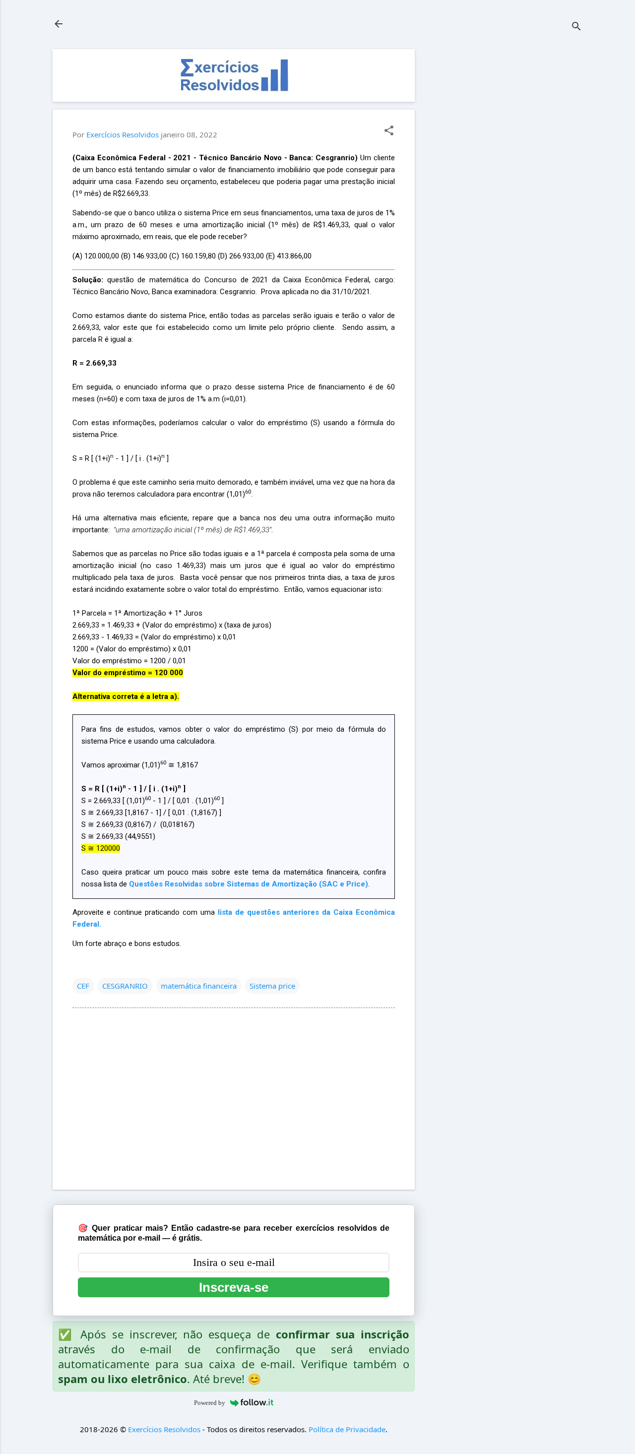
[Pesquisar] (576, 27)
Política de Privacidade (347, 1429)
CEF (83, 986)
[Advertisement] (508, 198)
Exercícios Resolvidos (164, 1429)
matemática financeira (199, 986)
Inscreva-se (233, 1287)
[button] (389, 131)
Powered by (209, 1402)
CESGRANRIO (125, 986)
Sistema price (272, 986)
